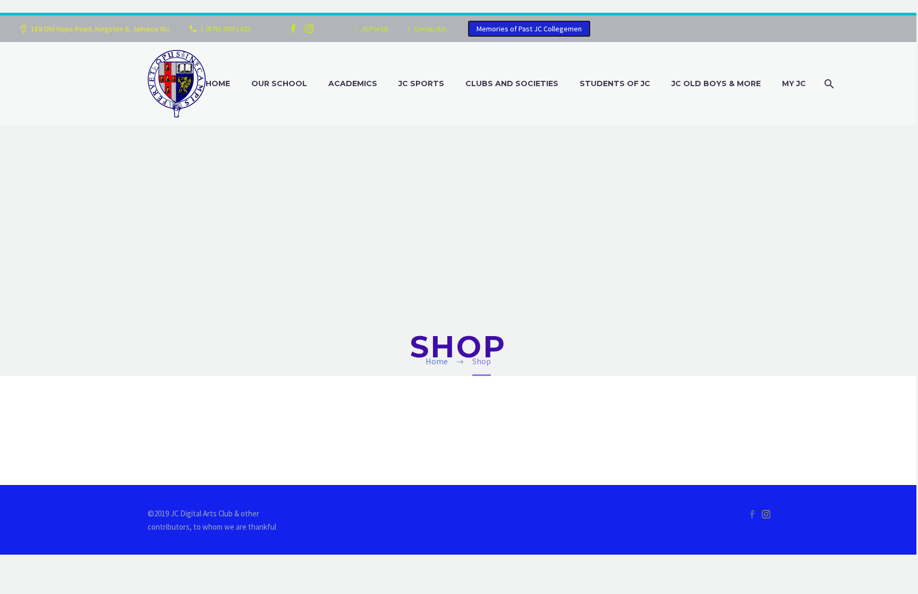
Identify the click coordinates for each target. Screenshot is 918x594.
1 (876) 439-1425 (225, 29)
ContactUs (430, 29)
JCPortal (374, 29)
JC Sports (421, 83)
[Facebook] (293, 28)
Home (218, 83)
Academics (352, 83)
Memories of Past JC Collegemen (529, 29)
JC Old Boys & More (716, 83)
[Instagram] (309, 28)
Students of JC (615, 83)
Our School (279, 83)
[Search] (828, 83)
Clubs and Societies (511, 83)
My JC (794, 83)
